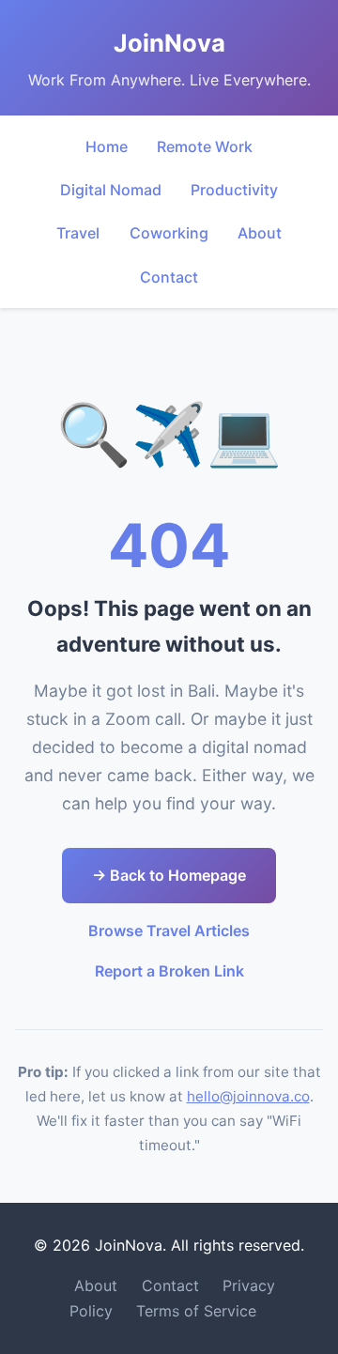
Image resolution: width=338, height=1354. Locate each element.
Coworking (169, 232)
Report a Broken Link (169, 971)
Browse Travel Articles (169, 930)
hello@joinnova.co (248, 1096)
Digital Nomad (110, 189)
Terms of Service (196, 1310)
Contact (169, 277)
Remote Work (205, 146)
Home (106, 146)
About (260, 232)
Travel (78, 232)
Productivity (234, 189)
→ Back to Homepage (169, 875)
